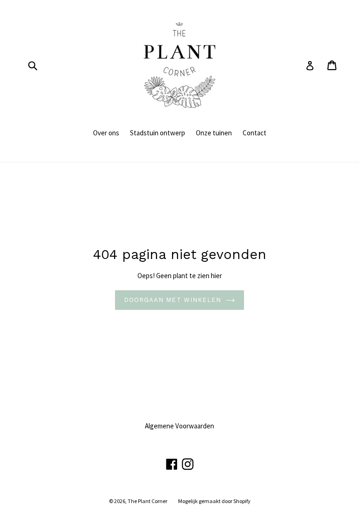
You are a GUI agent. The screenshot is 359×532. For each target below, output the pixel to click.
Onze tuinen (214, 132)
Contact (254, 132)
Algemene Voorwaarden (179, 425)
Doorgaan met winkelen (172, 299)
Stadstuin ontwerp (157, 132)
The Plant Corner (147, 500)
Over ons (106, 132)
